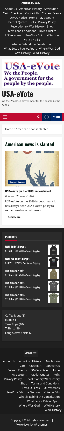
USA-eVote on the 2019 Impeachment (32, 168)
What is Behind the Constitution (32, 44)
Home (33, 18)
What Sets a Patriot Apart (20, 48)
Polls (33, 22)
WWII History (41, 53)
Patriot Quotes (17, 22)
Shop (50, 26)
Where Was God (49, 48)
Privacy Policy (47, 22)
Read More (15, 217)
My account (46, 18)
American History (30, 9)
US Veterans (13, 35)
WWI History (23, 53)
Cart (5, 13)
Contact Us (32, 13)
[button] (5, 117)
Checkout (17, 13)
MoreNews (23, 424)
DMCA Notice (18, 18)
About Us (11, 9)
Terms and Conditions (22, 31)
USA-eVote (17, 93)
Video (56, 117)
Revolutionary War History (28, 26)
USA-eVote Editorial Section (41, 35)
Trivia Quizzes (47, 31)
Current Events (51, 13)
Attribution (51, 9)
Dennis (11, 195)
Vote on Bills (32, 40)
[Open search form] (38, 117)
